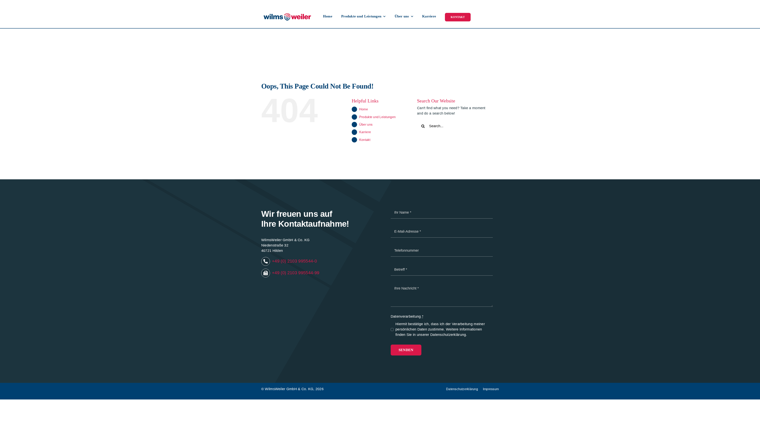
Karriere (365, 132)
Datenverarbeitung (407, 316)
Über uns (365, 124)
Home (363, 109)
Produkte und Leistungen (377, 117)
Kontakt (364, 139)
